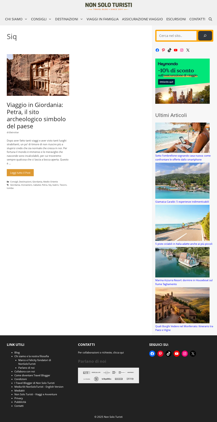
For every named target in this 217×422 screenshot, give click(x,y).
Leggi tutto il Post (20, 172)
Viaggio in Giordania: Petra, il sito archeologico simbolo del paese (36, 115)
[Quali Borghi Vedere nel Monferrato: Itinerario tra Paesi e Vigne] (182, 305)
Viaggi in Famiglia (103, 19)
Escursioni (176, 19)
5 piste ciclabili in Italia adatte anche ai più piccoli (183, 243)
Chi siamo (14, 19)
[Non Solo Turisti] (108, 6)
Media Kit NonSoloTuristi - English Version (38, 386)
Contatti (197, 19)
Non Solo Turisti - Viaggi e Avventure (35, 394)
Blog (17, 352)
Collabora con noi (24, 371)
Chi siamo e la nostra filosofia (31, 356)
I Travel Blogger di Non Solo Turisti (34, 383)
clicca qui (118, 352)
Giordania (37, 181)
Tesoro (63, 184)
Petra (44, 184)
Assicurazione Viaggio (142, 19)
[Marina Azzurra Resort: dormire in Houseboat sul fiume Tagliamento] (182, 262)
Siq (49, 184)
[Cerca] (205, 35)
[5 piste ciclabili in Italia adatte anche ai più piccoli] (182, 223)
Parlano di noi (26, 367)
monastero (26, 184)
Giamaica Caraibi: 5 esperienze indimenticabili (182, 201)
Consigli (39, 19)
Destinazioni (66, 19)
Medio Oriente (50, 181)
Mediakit (19, 390)
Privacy (18, 398)
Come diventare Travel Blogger (32, 375)
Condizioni (20, 379)
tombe (10, 188)
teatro (55, 184)
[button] (210, 19)
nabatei (37, 184)
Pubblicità (20, 402)
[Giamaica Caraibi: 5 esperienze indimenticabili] (182, 181)
